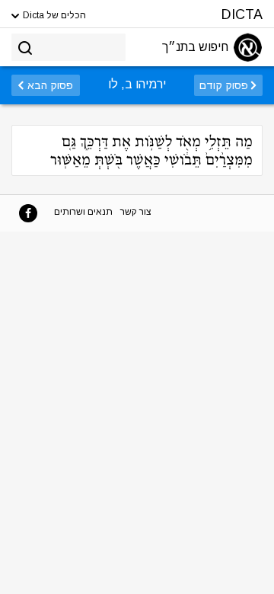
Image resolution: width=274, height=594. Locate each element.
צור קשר (135, 211)
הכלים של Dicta (53, 15)
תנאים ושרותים (83, 211)
